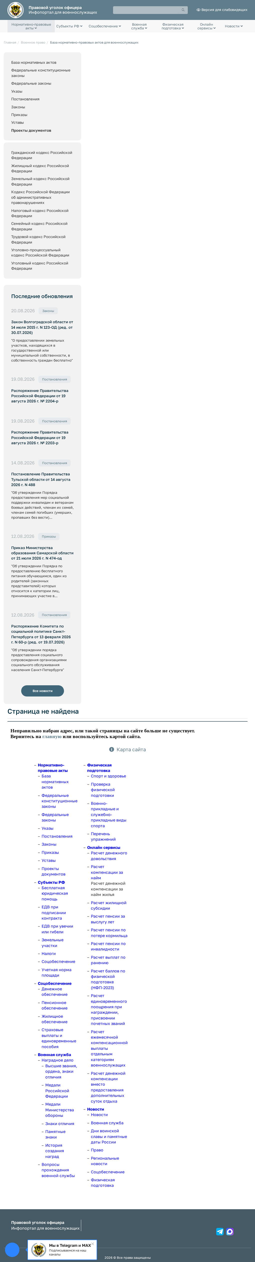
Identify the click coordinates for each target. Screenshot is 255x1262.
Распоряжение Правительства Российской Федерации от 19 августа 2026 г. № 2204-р (39, 395)
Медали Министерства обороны (59, 1110)
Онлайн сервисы (103, 847)
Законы (18, 107)
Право (97, 1149)
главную (52, 736)
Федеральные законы (31, 83)
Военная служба (54, 1054)
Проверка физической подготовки (103, 790)
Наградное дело (57, 1060)
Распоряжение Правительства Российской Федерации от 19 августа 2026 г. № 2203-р (39, 437)
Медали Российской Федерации (57, 1090)
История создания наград (54, 1151)
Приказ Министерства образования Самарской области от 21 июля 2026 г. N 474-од (42, 553)
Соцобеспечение (58, 961)
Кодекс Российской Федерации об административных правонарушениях (40, 197)
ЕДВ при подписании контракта (54, 912)
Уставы (17, 122)
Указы (16, 91)
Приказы (19, 114)
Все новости (43, 691)
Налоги (49, 953)
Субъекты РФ (51, 882)
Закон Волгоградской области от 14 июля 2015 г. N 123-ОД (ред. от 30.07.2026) (42, 327)
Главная (10, 42)
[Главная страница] (15, 9)
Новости (95, 1109)
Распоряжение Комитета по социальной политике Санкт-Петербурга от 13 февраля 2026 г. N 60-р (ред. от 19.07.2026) (41, 634)
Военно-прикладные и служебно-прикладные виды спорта (109, 814)
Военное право (33, 42)
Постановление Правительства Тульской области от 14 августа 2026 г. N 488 (40, 479)
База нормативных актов (33, 62)
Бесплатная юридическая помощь (55, 893)
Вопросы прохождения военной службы (58, 1170)
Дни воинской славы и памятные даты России (109, 1136)
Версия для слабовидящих (224, 9)
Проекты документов (31, 130)
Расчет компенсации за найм (107, 872)
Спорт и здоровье (108, 775)
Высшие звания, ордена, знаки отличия (61, 1071)
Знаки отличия (59, 1123)
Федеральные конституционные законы (59, 801)
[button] (31, 26)
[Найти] (183, 10)
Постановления (25, 99)
